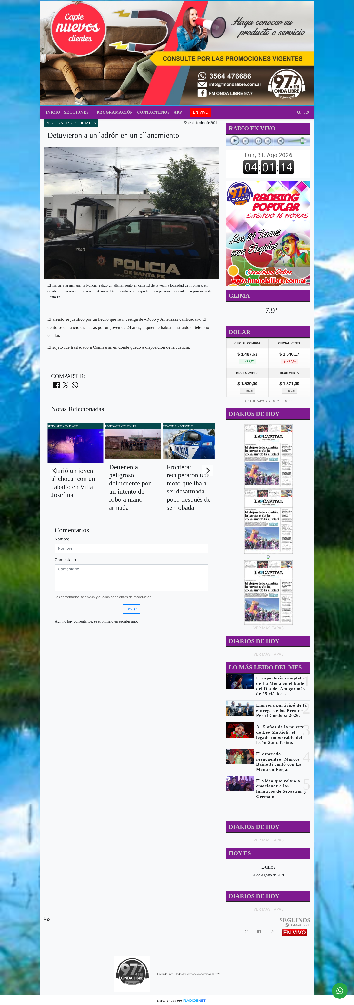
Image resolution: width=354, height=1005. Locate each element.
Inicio (53, 112)
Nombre (62, 538)
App (178, 112)
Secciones (77, 112)
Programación (115, 112)
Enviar (131, 609)
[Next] (207, 470)
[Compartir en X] (65, 386)
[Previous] (55, 470)
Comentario (65, 559)
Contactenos (153, 112)
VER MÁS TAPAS (268, 627)
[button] (299, 112)
